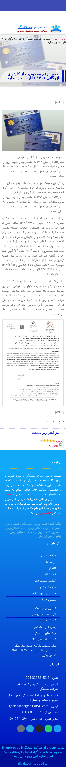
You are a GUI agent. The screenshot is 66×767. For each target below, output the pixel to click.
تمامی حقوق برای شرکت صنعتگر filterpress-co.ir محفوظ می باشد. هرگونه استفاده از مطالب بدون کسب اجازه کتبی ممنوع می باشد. (33, 752)
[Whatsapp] (48, 728)
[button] (40, 16)
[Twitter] (57, 728)
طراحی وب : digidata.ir (33, 763)
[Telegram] (30, 728)
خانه (63, 38)
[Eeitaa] (21, 728)
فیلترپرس (45, 513)
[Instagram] (39, 728)
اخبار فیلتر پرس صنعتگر (46, 433)
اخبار (55, 38)
